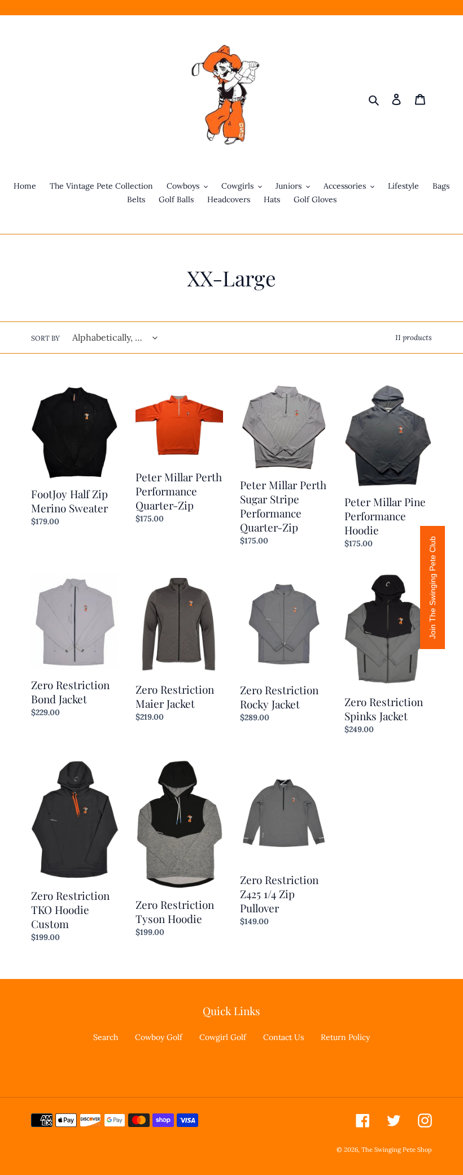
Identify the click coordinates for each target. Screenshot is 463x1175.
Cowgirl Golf (222, 1037)
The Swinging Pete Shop (396, 1150)
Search (105, 1037)
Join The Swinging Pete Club (432, 587)
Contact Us (283, 1037)
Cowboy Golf (158, 1037)
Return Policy (345, 1037)
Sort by (45, 338)
